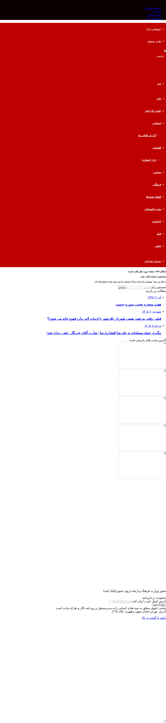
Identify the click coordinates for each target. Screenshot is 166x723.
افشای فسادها (153, 196)
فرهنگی (157, 184)
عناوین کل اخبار (153, 110)
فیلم (159, 233)
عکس (158, 246)
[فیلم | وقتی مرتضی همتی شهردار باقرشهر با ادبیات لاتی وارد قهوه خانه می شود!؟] (142, 395)
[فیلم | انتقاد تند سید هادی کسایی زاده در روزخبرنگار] (142, 587)
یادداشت (156, 221)
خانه (159, 98)
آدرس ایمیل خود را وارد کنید (149, 601)
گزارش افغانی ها (147, 135)
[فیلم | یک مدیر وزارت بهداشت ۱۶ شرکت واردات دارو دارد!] (142, 560)
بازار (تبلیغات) (149, 160)
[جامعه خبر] (159, 68)
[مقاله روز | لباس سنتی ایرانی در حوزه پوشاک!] (142, 367)
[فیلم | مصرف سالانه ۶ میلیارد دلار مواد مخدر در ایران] (142, 532)
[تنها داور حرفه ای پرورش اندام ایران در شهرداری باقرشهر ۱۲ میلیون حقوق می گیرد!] (142, 450)
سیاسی (157, 172)
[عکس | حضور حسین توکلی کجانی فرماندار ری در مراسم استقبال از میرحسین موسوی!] (142, 505)
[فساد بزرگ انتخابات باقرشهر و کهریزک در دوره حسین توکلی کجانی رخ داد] (142, 422)
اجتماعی (156, 123)
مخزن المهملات (153, 209)
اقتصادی (157, 147)
